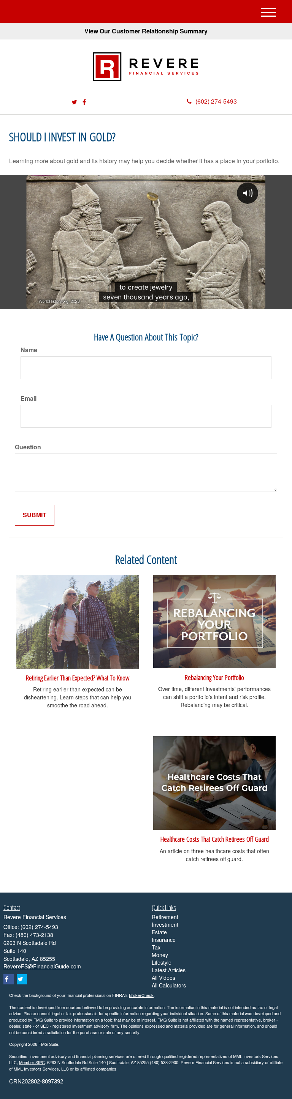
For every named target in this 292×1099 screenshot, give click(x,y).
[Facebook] (84, 102)
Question (28, 447)
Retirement (165, 917)
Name (29, 350)
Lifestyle (161, 962)
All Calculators (169, 985)
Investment (165, 924)
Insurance (164, 939)
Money (160, 955)
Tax (156, 947)
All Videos (163, 977)
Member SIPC (32, 1062)
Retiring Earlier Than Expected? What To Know (77, 677)
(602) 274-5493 (216, 101)
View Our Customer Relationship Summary (146, 31)
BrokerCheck (141, 995)
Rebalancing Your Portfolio (214, 677)
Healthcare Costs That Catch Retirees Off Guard (214, 839)
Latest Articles (169, 970)
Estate (159, 932)
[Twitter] (74, 102)
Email (28, 398)
